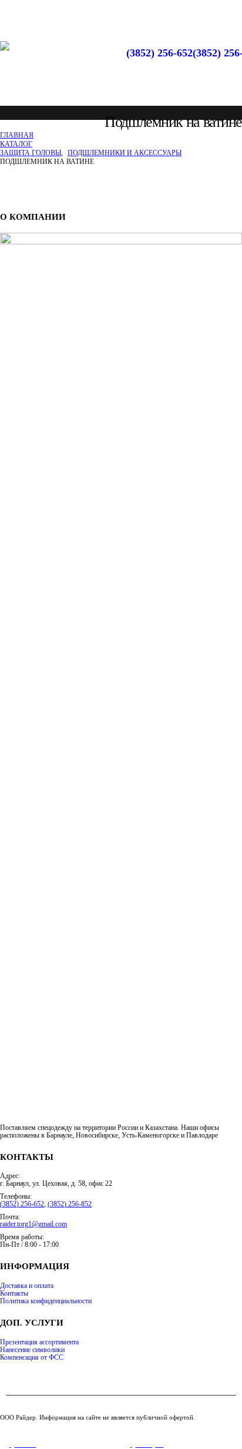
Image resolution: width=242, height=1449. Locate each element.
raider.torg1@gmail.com (33, 1224)
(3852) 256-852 (70, 1204)
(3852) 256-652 (159, 53)
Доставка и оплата (26, 1286)
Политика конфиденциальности (46, 1301)
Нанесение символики (32, 1350)
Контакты (14, 1293)
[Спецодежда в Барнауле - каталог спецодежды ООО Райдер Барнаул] (44, 67)
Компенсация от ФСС (31, 1357)
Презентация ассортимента (39, 1342)
